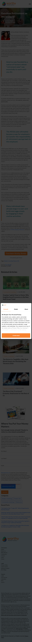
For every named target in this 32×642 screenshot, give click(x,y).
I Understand (16, 335)
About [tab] (26, 309)
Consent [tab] (5, 309)
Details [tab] (16, 309)
